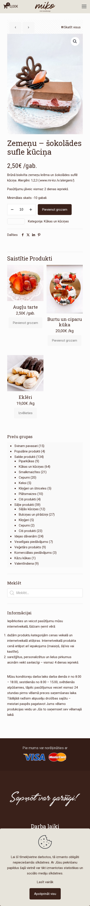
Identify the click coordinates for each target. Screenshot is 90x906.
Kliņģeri (24, 520)
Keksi (22, 483)
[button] (75, 41)
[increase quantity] (31, 209)
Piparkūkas (26, 461)
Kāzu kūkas (22, 558)
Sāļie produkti (24, 505)
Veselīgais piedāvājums (31, 542)
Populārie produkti (27, 451)
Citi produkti (27, 499)
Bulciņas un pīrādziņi (33, 515)
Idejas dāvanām (25, 536)
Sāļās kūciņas (29, 509)
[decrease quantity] (12, 209)
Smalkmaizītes (29, 472)
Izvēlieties (25, 413)
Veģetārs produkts (27, 547)
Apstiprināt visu (45, 894)
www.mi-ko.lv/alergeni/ (56, 180)
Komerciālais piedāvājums (33, 553)
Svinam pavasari (26, 446)
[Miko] (45, 6)
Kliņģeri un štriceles (33, 488)
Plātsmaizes (27, 494)
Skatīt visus (72, 27)
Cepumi (24, 477)
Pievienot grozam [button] (25, 323)
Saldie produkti (24, 457)
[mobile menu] (84, 6)
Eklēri (25, 397)
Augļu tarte (25, 307)
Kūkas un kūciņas (56, 221)
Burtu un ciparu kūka (64, 322)
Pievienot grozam (54, 210)
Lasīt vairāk (45, 882)
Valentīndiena (24, 564)
